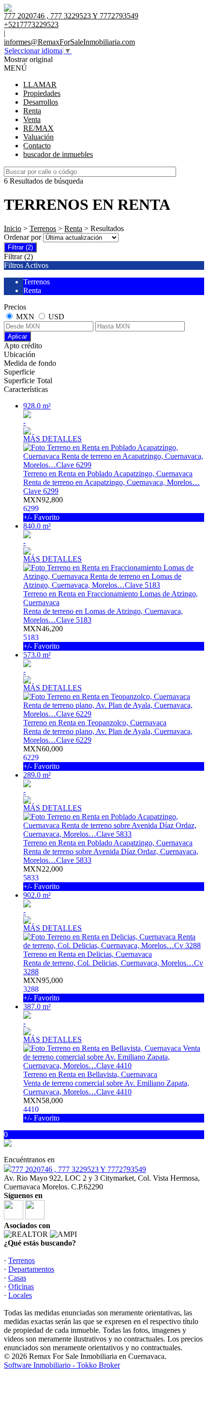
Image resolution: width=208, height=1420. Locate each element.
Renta (32, 111)
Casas (17, 1278)
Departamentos (31, 1269)
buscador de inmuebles (58, 154)
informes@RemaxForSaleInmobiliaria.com (69, 42)
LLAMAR (40, 84)
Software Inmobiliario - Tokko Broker (62, 1365)
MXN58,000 (43, 1109)
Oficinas (21, 1286)
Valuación (38, 137)
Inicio (12, 228)
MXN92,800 (43, 508)
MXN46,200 (43, 637)
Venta (32, 119)
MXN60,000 (43, 757)
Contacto (37, 145)
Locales (20, 1295)
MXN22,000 (43, 877)
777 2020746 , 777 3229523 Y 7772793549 (79, 1169)
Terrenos (43, 228)
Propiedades (41, 93)
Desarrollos (40, 102)
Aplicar (17, 336)
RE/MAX (38, 128)
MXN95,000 (43, 989)
